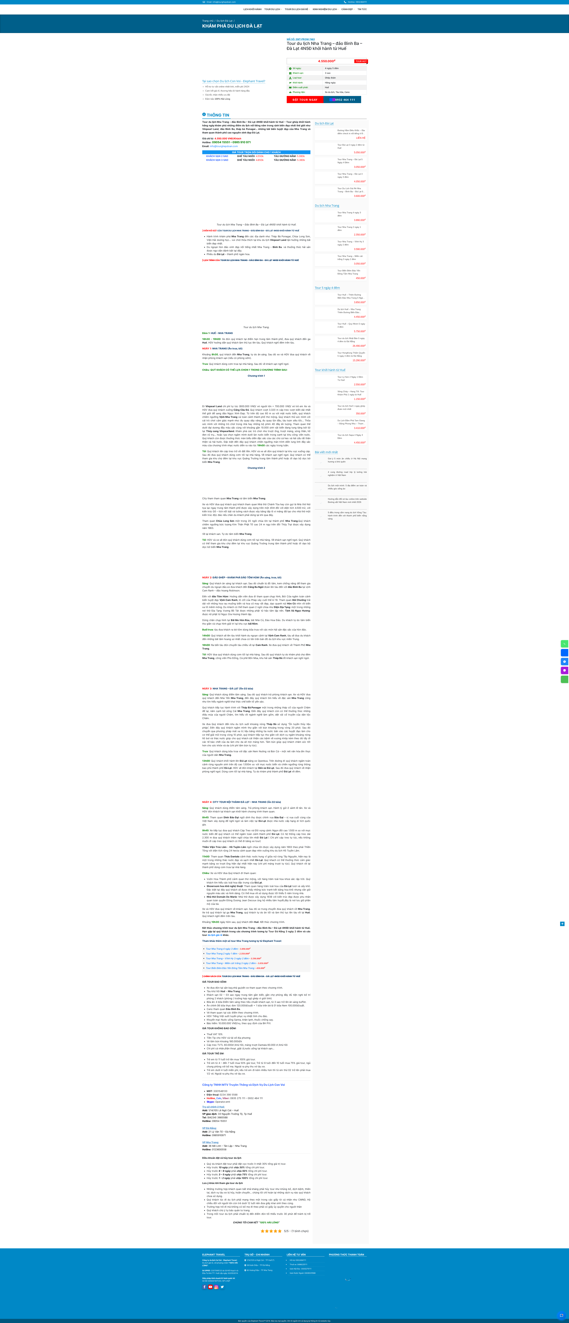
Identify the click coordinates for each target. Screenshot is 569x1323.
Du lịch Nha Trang (327, 205)
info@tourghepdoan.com (224, 146)
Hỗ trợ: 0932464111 (298, 1260)
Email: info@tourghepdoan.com (221, 2)
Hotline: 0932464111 (357, 2)
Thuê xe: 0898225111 (298, 1264)
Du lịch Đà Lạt (224, 20)
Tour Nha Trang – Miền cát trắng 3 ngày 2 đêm (231, 963)
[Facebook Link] (204, 1286)
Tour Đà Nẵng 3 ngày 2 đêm (285, 931)
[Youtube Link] (210, 1286)
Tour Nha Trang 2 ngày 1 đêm (221, 953)
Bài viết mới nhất (326, 452)
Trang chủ (207, 20)
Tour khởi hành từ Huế (330, 370)
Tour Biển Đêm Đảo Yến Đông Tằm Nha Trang (230, 968)
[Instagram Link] (216, 1286)
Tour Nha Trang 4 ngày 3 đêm (222, 948)
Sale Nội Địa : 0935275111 (300, 1269)
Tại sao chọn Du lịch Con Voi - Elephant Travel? (233, 81)
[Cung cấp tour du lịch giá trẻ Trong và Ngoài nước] (213, 8)
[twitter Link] (222, 1286)
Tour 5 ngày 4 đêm (327, 288)
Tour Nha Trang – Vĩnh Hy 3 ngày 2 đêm (227, 958)
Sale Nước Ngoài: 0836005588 (302, 1273)
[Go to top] (562, 924)
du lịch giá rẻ (215, 934)
